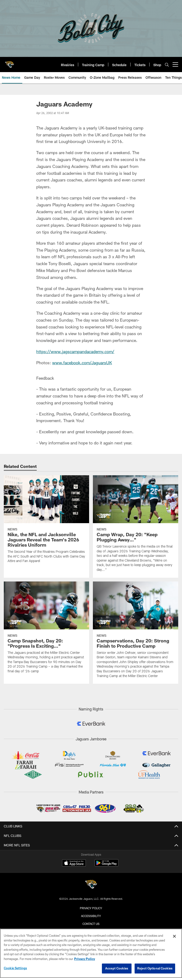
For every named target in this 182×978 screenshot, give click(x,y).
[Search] (167, 64)
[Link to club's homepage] (9, 62)
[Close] (174, 936)
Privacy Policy (91, 908)
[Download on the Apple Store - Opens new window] (74, 863)
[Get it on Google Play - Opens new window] (106, 865)
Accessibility (91, 916)
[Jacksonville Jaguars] (91, 885)
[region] (91, 953)
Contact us (91, 923)
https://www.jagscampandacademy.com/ (75, 351)
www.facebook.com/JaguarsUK (82, 362)
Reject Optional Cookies (155, 968)
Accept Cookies (116, 968)
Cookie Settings (15, 968)
